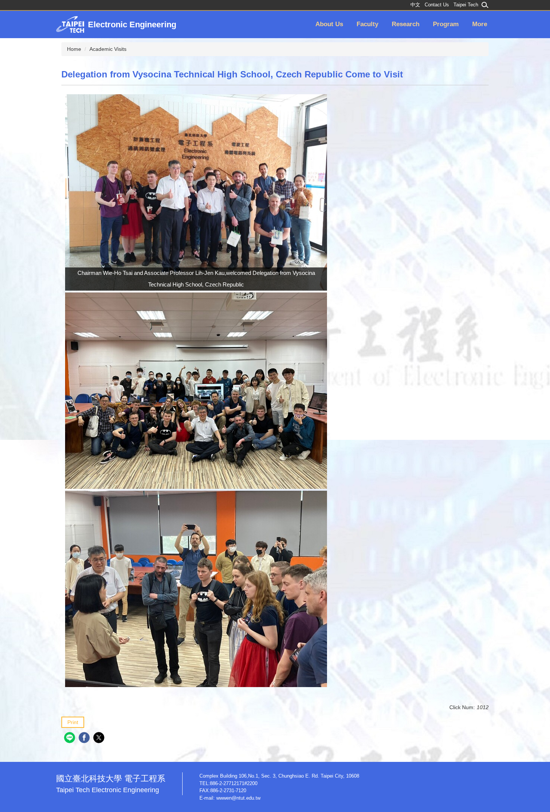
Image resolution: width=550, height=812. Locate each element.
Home (74, 49)
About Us (329, 24)
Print (72, 722)
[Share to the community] (70, 738)
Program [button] (446, 24)
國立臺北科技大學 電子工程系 (110, 784)
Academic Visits (107, 49)
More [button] (479, 24)
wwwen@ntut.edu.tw (238, 798)
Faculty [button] (367, 24)
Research (405, 24)
